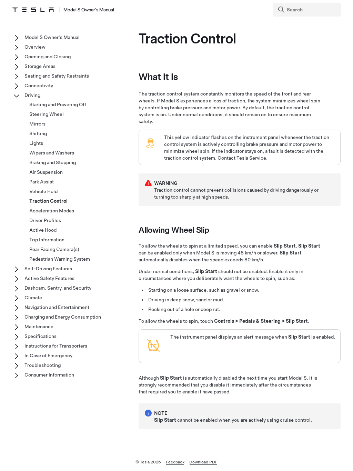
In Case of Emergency (48, 355)
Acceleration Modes (51, 210)
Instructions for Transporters (55, 346)
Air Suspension (46, 172)
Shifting (38, 133)
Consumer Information (49, 375)
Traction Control (48, 201)
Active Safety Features (49, 278)
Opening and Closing (47, 56)
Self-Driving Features (48, 268)
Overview (35, 47)
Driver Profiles (45, 220)
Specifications (40, 336)
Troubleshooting (42, 365)
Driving (32, 95)
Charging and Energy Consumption (62, 317)
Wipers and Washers (51, 153)
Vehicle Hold (43, 191)
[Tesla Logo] (33, 10)
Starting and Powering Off (57, 104)
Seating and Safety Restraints (56, 76)
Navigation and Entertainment (56, 307)
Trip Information (46, 239)
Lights (36, 143)
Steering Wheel (46, 114)
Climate (33, 297)
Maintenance (38, 326)
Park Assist (41, 181)
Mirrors (37, 124)
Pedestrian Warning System (59, 259)
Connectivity (38, 85)
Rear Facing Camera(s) (54, 249)
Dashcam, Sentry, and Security (57, 288)
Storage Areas (40, 66)
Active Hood (43, 230)
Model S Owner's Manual (88, 9)
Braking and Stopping (52, 162)
